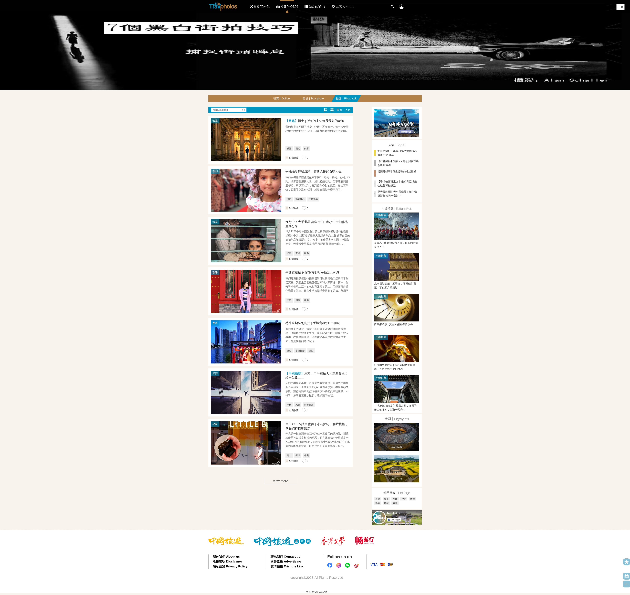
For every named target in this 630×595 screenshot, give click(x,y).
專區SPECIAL (344, 6)
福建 (395, 499)
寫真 (297, 300)
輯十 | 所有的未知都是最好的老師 (314, 121)
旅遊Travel (260, 6)
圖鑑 (297, 148)
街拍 (289, 253)
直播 (297, 253)
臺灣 (395, 503)
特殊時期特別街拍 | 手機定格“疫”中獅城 (312, 323)
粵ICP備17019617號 (316, 591)
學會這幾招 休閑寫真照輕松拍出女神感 (312, 272)
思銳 (297, 405)
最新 (339, 109)
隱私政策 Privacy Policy (230, 566)
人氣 (347, 109)
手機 (289, 405)
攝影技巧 (300, 199)
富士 (289, 455)
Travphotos (393, 513)
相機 (306, 455)
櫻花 (386, 503)
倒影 (306, 148)
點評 (289, 148)
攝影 (289, 199)
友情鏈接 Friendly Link (287, 566)
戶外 (403, 499)
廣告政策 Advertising (286, 561)
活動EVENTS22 (314, 5)
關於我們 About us (226, 556)
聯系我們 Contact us (285, 556)
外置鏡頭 (308, 405)
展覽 (377, 499)
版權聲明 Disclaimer (227, 561)
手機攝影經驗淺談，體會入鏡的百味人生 (313, 171)
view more (280, 481)
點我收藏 (293, 157)
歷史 (386, 499)
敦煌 (412, 499)
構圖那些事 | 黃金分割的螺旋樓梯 (397, 171)
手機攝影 (313, 199)
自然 (306, 300)
